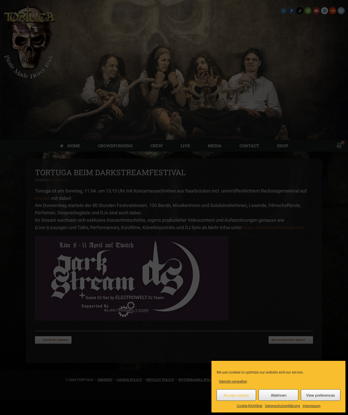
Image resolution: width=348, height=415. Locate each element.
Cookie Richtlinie (249, 406)
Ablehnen (278, 395)
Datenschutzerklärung (282, 406)
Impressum (311, 406)
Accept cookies (236, 395)
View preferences (320, 395)
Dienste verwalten (233, 381)
